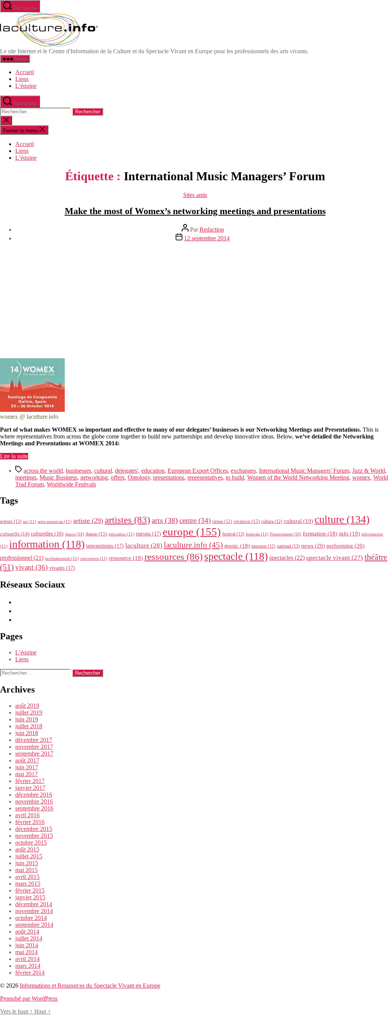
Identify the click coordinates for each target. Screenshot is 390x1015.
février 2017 (30, 781)
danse (96, 534)
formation (320, 534)
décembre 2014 (33, 904)
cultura (271, 521)
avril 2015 (27, 877)
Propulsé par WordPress (29, 998)
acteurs (10, 521)
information (47, 544)
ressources (173, 556)
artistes (127, 520)
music (237, 546)
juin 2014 (26, 945)
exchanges (243, 470)
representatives (205, 477)
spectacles (287, 557)
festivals (257, 534)
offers (118, 477)
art (29, 521)
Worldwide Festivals (71, 484)
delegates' (126, 470)
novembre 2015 (34, 835)
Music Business (58, 477)
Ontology (139, 477)
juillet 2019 (28, 712)
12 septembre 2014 (207, 238)
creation (246, 521)
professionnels (62, 558)
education (153, 470)
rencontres (93, 558)
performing (345, 545)
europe (192, 532)
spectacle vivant (334, 557)
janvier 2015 (30, 897)
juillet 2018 (28, 726)
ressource (126, 558)
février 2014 (30, 972)
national (288, 546)
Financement (285, 534)
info (349, 534)
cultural (103, 470)
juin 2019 (26, 719)
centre (195, 520)
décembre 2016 (33, 794)
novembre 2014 (34, 911)
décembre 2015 (33, 829)
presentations (168, 477)
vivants (62, 568)
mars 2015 (27, 883)
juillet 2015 (28, 856)
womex (361, 477)
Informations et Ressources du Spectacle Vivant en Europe (90, 985)
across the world (43, 470)
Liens (22, 79)
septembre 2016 (34, 808)
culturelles (47, 534)
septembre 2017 (34, 753)
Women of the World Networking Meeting (298, 477)
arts (165, 520)
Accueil (24, 72)
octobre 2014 (31, 918)
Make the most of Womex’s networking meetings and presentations (195, 211)
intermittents (105, 546)
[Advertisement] (195, 301)
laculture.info (193, 545)
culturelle (14, 534)
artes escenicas (55, 521)
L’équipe (26, 86)
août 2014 (27, 931)
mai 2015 (26, 870)
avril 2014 (27, 959)
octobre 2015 (31, 842)
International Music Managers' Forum (304, 470)
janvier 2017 (30, 788)
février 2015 (30, 890)
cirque (222, 521)
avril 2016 (27, 815)
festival (233, 534)
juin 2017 (26, 767)
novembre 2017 (34, 746)
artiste (88, 520)
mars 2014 (27, 966)
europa (148, 534)
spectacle (236, 556)
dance (74, 534)
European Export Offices (198, 470)
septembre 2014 (34, 924)
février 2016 (30, 822)
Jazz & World (368, 470)
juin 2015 (26, 863)
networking (94, 477)
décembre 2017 (33, 740)
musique (263, 546)
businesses (78, 470)
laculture (143, 545)
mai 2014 (26, 952)
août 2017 (27, 760)
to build (235, 477)
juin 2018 (26, 733)
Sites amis (195, 195)
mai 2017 (26, 774)
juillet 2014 (28, 938)
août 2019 (27, 705)
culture (342, 519)
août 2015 (27, 849)
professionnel (21, 557)
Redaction (212, 229)
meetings (26, 477)
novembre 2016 (34, 801)
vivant (31, 567)
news (313, 545)
